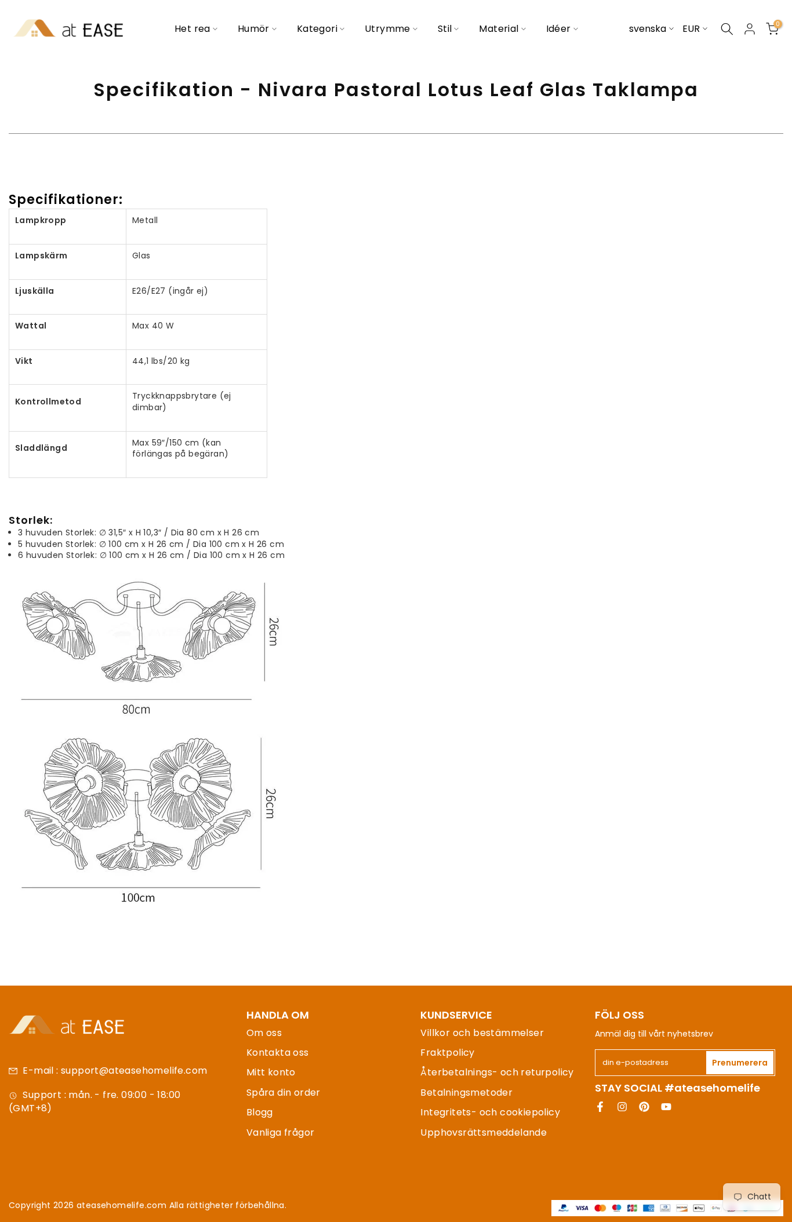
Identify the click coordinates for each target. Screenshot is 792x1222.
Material (498, 28)
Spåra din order (283, 1092)
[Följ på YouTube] (666, 1107)
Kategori (317, 28)
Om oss (264, 1032)
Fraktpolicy (447, 1052)
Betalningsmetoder (466, 1092)
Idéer (558, 28)
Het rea (192, 28)
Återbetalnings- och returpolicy (496, 1072)
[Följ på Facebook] (600, 1107)
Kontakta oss (277, 1052)
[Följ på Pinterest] (644, 1107)
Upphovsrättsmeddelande (483, 1132)
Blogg (259, 1112)
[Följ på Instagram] (622, 1107)
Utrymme (387, 28)
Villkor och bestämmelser (482, 1032)
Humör (254, 28)
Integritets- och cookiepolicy (490, 1112)
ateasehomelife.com (123, 1205)
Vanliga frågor (280, 1132)
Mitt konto (271, 1072)
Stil (445, 28)
